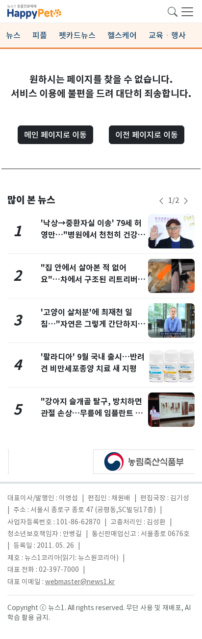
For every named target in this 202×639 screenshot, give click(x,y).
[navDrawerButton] (187, 11)
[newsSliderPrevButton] (161, 201)
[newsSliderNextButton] (185, 201)
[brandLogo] (34, 11)
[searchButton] (172, 10)
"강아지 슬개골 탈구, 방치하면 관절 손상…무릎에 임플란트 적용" (92, 413)
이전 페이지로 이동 (146, 135)
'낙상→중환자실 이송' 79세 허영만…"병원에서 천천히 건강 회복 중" (91, 235)
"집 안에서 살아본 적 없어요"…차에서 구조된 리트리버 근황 (89, 279)
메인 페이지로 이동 (55, 135)
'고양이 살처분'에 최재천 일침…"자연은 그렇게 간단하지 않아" (89, 324)
